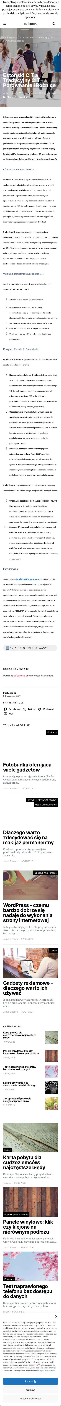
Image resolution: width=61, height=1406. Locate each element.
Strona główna (10, 37)
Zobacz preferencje (30, 1398)
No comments (29, 93)
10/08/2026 (9, 1041)
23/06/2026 (9, 1089)
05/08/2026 (9, 1073)
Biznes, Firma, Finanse (46, 872)
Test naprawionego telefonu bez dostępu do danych (19, 1068)
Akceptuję (30, 1381)
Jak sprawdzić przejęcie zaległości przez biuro (17, 1100)
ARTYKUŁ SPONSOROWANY (42, 800)
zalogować (19, 675)
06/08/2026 (9, 1057)
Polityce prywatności (46, 1370)
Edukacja (52, 732)
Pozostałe (9, 1279)
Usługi (54, 950)
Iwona (6, 1311)
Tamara (7, 1183)
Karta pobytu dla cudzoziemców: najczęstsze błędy (19, 1035)
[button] (56, 1316)
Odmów (30, 1389)
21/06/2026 (9, 1105)
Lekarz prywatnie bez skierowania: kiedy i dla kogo (19, 1084)
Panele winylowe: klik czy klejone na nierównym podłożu (21, 1052)
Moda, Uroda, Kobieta (46, 804)
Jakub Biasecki (10, 788)
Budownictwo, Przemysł (16, 1214)
